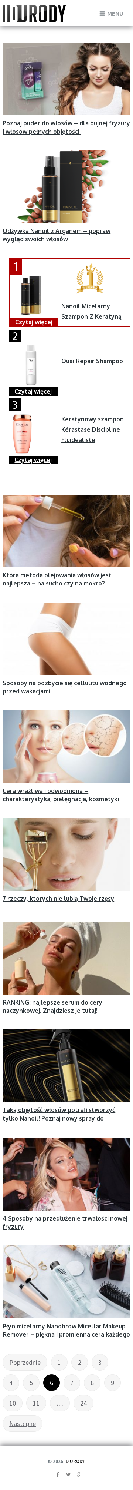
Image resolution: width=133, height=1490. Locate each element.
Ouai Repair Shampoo (92, 361)
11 (36, 1403)
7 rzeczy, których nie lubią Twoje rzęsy (58, 898)
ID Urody (74, 1461)
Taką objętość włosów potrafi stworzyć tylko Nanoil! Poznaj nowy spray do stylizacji (59, 1118)
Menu (115, 13)
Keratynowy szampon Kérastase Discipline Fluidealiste (92, 429)
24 (83, 1403)
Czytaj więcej (33, 322)
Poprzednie (25, 1362)
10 (12, 1403)
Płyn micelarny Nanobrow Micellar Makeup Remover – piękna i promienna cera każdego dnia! (66, 1335)
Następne (22, 1423)
